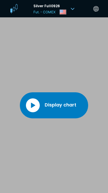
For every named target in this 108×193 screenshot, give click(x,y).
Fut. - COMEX (44, 12)
